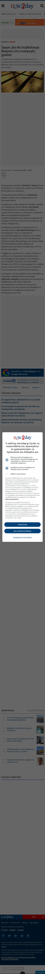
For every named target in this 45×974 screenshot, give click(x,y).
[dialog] (22, 487)
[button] (22, 474)
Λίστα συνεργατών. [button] (11, 499)
